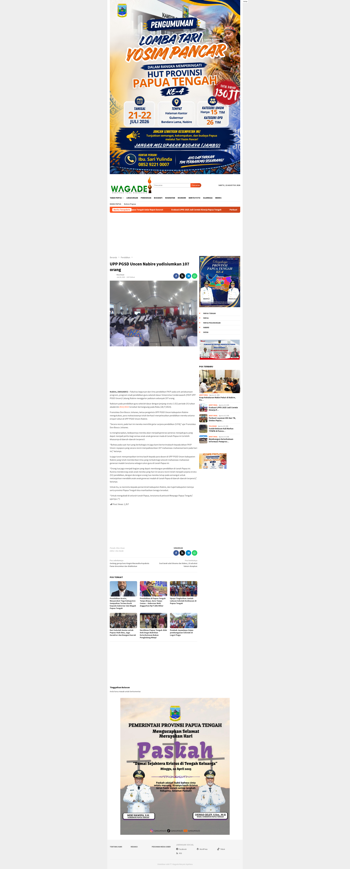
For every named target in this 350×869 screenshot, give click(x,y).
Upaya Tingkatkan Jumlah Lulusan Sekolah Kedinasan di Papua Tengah (183, 601)
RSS (180, 853)
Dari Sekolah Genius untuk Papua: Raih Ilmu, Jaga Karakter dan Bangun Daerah (123, 632)
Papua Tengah (209, 313)
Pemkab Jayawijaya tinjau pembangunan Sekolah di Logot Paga (181, 632)
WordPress (203, 849)
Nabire (206, 327)
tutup (245, 1)
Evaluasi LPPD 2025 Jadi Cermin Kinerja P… (223, 408)
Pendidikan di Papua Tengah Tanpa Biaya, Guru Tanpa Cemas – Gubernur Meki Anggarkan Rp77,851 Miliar (153, 602)
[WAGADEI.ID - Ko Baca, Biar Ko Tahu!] (131, 185)
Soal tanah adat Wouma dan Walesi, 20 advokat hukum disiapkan (178, 563)
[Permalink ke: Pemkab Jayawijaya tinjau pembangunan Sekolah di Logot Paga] (183, 620)
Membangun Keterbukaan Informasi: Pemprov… (221, 440)
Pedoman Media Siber (161, 847)
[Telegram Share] (188, 276)
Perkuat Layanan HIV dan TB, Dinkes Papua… (222, 419)
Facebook (182, 849)
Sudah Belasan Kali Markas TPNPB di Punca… (221, 429)
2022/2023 (124, 406)
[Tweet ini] (182, 276)
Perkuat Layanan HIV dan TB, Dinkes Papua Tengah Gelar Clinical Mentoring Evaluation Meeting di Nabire (221, 209)
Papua (205, 318)
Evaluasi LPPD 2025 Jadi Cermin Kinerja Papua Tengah (139, 209)
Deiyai (205, 332)
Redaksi (134, 847)
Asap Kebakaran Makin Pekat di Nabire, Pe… (217, 398)
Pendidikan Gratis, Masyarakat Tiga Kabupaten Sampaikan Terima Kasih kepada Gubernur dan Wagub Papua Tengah (123, 603)
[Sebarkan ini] (176, 276)
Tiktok (222, 849)
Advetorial (203, 395)
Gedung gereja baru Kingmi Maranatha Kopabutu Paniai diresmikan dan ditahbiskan (129, 563)
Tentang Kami (116, 847)
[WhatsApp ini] (194, 276)
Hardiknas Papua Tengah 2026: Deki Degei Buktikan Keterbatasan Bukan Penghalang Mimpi (153, 634)
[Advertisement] (175, 234)
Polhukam (213, 426)
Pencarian (196, 185)
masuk (122, 691)
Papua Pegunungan (212, 323)
